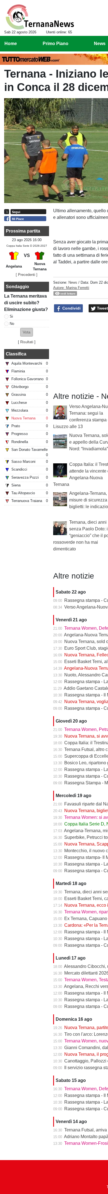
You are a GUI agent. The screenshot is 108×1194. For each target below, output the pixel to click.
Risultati (26, 342)
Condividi (71, 308)
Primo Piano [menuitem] (55, 43)
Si (11, 316)
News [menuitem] (100, 43)
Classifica (16, 354)
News (72, 282)
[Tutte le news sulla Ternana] (39, 16)
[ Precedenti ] (26, 275)
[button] (26, 332)
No (12, 324)
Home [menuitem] (10, 43)
